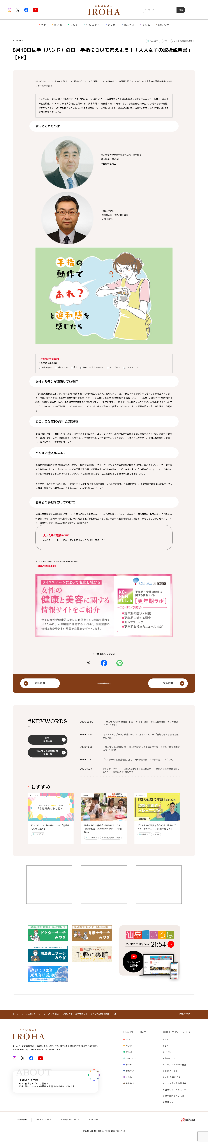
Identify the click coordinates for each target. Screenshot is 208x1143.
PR (165, 41)
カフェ (58, 25)
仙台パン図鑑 (170, 1070)
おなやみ (128, 25)
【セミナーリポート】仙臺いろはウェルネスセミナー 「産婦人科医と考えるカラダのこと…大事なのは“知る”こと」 (141, 770)
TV (165, 1045)
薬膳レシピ (169, 1102)
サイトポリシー (42, 1119)
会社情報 (21, 1119)
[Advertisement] (49, 885)
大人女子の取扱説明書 (182, 41)
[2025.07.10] (51, 819)
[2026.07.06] (104, 819)
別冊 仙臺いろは (171, 1077)
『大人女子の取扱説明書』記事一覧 (47, 753)
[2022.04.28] (157, 819)
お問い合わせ (94, 1119)
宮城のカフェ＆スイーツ (175, 1089)
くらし (146, 25)
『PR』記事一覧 (47, 740)
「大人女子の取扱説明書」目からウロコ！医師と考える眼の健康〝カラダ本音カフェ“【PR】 (141, 723)
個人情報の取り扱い (69, 1119)
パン (43, 25)
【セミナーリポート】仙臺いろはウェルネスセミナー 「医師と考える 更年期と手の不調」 (141, 736)
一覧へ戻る (104, 683)
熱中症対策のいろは (111, 837)
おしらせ (163, 25)
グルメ (74, 25)
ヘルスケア (93, 25)
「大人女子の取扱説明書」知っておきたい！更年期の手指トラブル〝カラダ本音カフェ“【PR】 (141, 749)
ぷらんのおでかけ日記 (174, 1064)
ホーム (15, 1014)
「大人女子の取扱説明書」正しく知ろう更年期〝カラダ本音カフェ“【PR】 (138, 759)
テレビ (111, 25)
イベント (168, 1051)
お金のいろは (170, 1058)
